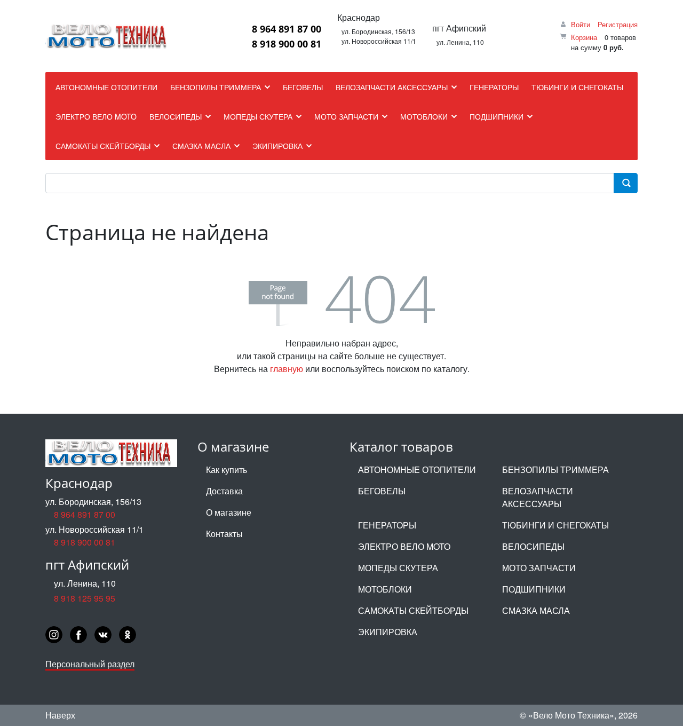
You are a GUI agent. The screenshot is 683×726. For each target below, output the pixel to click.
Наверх (60, 715)
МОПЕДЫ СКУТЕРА (398, 568)
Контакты (224, 533)
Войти (580, 24)
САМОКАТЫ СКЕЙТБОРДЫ (413, 610)
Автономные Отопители (417, 469)
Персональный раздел (89, 664)
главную (286, 368)
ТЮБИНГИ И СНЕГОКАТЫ (555, 525)
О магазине (228, 512)
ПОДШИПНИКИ (534, 589)
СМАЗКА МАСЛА (536, 610)
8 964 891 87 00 (286, 28)
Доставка (224, 491)
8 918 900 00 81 (286, 43)
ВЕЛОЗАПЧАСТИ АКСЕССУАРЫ (537, 497)
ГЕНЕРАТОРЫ (387, 525)
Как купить (226, 469)
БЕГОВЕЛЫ (382, 491)
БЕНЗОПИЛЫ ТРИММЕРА (555, 469)
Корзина (584, 37)
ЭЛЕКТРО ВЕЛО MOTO (404, 546)
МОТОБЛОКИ (385, 589)
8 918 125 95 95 (84, 598)
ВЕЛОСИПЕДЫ (533, 546)
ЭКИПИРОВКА (387, 632)
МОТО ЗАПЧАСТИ (539, 568)
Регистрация (618, 24)
